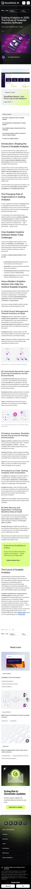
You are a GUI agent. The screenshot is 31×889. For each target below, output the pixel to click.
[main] (15, 408)
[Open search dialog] (23, 2)
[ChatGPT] (6, 823)
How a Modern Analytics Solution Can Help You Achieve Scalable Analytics (14, 134)
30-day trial (21, 614)
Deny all (8, 886)
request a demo (21, 612)
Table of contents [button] (7, 114)
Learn (4, 843)
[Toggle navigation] (29, 2)
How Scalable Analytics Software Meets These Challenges (14, 129)
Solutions (5, 839)
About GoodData (7, 857)
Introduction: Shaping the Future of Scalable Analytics (13, 118)
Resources (5, 853)
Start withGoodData (8, 829)
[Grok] (20, 823)
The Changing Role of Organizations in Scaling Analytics (14, 123)
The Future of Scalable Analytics (10, 138)
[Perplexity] (25, 823)
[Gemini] (15, 823)
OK (23, 886)
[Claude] (11, 823)
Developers (5, 848)
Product (4, 834)
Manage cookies (15, 882)
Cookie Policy (4, 877)
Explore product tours (13, 560)
